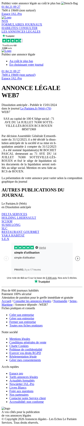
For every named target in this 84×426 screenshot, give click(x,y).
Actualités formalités (22, 380)
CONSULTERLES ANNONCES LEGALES (21, 29)
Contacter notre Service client (27, 398)
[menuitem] (45, 61)
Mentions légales (19, 338)
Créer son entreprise (21, 315)
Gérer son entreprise (21, 318)
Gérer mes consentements (25, 360)
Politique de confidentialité (25, 349)
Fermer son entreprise (22, 322)
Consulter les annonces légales (32, 301)
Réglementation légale (23, 356)
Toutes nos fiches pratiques (26, 325)
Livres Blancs (17, 387)
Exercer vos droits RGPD (25, 353)
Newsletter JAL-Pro (21, 384)
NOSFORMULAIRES (13, 22)
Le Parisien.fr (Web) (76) (35, 108)
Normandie (60, 301)
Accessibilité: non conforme (26, 401)
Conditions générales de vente (27, 342)
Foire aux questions (21, 391)
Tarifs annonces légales (23, 377)
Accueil (6, 301)
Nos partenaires (19, 394)
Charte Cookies (19, 346)
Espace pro (16, 373)
